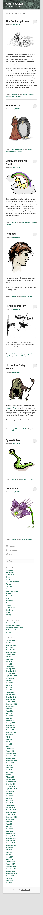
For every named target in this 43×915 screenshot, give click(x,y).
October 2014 (10, 654)
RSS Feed (13, 550)
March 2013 (9, 690)
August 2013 (10, 678)
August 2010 (10, 763)
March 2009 (9, 803)
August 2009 (10, 791)
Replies (18, 96)
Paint (7, 603)
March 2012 (9, 718)
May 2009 (9, 798)
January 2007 (10, 864)
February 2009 (10, 805)
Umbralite (9, 632)
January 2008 (10, 836)
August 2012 (10, 706)
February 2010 (10, 777)
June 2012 (9, 711)
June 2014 (9, 659)
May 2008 (9, 826)
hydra (12, 96)
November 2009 (11, 784)
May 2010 (9, 770)
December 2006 (11, 866)
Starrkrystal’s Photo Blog (14, 627)
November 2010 (11, 756)
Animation (9, 570)
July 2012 (9, 709)
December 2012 (11, 697)
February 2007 (10, 862)
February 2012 (10, 720)
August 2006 (10, 876)
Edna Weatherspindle (13, 582)
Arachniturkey (10, 572)
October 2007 (10, 843)
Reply (23, 356)
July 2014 (9, 657)
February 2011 (10, 749)
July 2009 (9, 793)
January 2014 (10, 669)
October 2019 (10, 640)
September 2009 (11, 789)
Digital (14, 149)
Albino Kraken (15, 3)
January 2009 (10, 807)
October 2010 (10, 758)
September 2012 (11, 704)
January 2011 (10, 751)
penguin (8, 151)
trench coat (16, 356)
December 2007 (11, 838)
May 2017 (9, 643)
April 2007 (9, 857)
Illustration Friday (11, 408)
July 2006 (9, 878)
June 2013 (9, 683)
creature (30, 94)
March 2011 (9, 746)
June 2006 (9, 880)
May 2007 (9, 855)
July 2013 (9, 680)
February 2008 (10, 833)
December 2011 (11, 725)
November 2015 (11, 645)
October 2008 (10, 815)
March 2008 (9, 831)
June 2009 (9, 796)
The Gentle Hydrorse (17, 21)
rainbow (33, 222)
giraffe (28, 222)
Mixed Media (10, 600)
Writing (8, 615)
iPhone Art (9, 596)
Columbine (12, 488)
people (13, 151)
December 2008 (11, 810)
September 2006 (11, 873)
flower (23, 539)
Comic (8, 577)
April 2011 (9, 744)
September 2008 (11, 817)
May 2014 (9, 662)
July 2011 (9, 737)
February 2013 (10, 692)
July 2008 (9, 822)
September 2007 (11, 845)
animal (25, 94)
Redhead (11, 233)
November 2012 (11, 699)
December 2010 (11, 753)
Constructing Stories (13, 625)
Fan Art (8, 584)
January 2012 (10, 723)
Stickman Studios (12, 630)
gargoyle (25, 354)
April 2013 (9, 687)
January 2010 (10, 779)
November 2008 (11, 812)
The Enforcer (13, 105)
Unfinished (9, 610)
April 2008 (9, 829)
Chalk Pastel (10, 575)
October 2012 (10, 702)
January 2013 (10, 694)
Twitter (11, 554)
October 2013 (10, 673)
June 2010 (9, 767)
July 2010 (9, 765)
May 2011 (9, 742)
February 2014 (10, 666)
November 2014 (11, 652)
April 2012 (9, 716)
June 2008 (9, 824)
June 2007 (9, 852)
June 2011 (9, 739)
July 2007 (9, 850)
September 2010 (11, 760)
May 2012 (9, 713)
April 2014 (9, 664)
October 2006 (10, 871)
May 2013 (9, 685)
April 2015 (9, 647)
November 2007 (11, 840)
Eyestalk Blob (13, 440)
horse (7, 96)
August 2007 (10, 847)
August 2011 (10, 735)
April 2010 (9, 772)
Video (8, 612)
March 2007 (9, 859)
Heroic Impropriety (16, 305)
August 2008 (10, 819)
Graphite (14, 94)
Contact (12, 546)
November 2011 (11, 727)
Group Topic (10, 589)
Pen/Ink (14, 354)
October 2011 (10, 730)
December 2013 (11, 671)
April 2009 (9, 800)
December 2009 (11, 782)
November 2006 (11, 869)
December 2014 (11, 650)
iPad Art (8, 593)
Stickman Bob (10, 608)
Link (7, 598)
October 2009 (10, 786)
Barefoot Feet (10, 623)
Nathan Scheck (25, 890)
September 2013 (11, 676)
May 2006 (9, 883)
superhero (9, 356)
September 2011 (11, 732)
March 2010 (9, 775)
